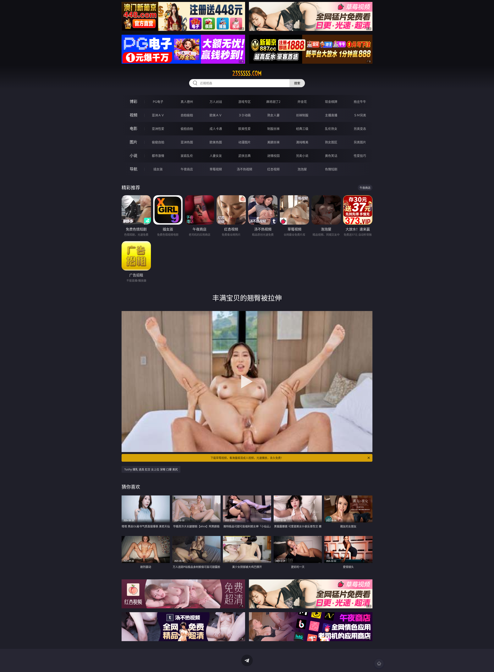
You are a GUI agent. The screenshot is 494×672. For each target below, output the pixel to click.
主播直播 (331, 115)
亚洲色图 (187, 142)
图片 (133, 142)
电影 (133, 128)
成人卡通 (216, 129)
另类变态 (360, 129)
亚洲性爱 (158, 129)
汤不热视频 (244, 169)
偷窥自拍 (158, 142)
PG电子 (158, 102)
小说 (133, 155)
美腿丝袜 (273, 142)
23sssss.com (247, 73)
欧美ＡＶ (216, 115)
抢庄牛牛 (360, 102)
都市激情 (158, 156)
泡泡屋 (302, 169)
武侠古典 (244, 156)
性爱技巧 (360, 156)
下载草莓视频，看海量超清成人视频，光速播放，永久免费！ (247, 458)
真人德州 (187, 102)
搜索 (297, 83)
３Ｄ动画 (244, 115)
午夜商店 (187, 169)
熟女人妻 (273, 115)
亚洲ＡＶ (158, 115)
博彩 (133, 101)
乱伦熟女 (331, 129)
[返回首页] (379, 663)
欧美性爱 (244, 129)
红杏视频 (273, 169)
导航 (133, 169)
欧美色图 (216, 142)
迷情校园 (273, 156)
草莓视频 (216, 169)
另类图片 (360, 142)
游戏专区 (244, 102)
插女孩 (158, 169)
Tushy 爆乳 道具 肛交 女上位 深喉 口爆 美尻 (151, 469)
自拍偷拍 (187, 115)
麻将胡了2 (273, 102)
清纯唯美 (302, 142)
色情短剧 (331, 169)
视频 (133, 115)
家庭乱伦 (187, 156)
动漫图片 (244, 142)
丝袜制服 (302, 115)
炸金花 (302, 102)
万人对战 (216, 102)
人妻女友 (216, 156)
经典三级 (302, 129)
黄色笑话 (331, 156)
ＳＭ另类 (360, 115)
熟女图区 (331, 142)
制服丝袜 (273, 129)
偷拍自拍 (187, 129)
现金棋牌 (331, 102)
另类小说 (302, 156)
